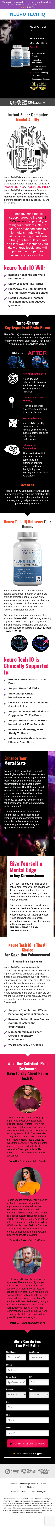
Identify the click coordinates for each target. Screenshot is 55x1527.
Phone (8, 1415)
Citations (30, 1487)
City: (8, 1402)
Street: (9, 1365)
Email (8, 1428)
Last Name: (34, 1352)
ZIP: (30, 1377)
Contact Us (33, 1484)
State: (31, 1389)
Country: (9, 1389)
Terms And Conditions (19, 1484)
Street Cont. (11, 1377)
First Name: (11, 1352)
